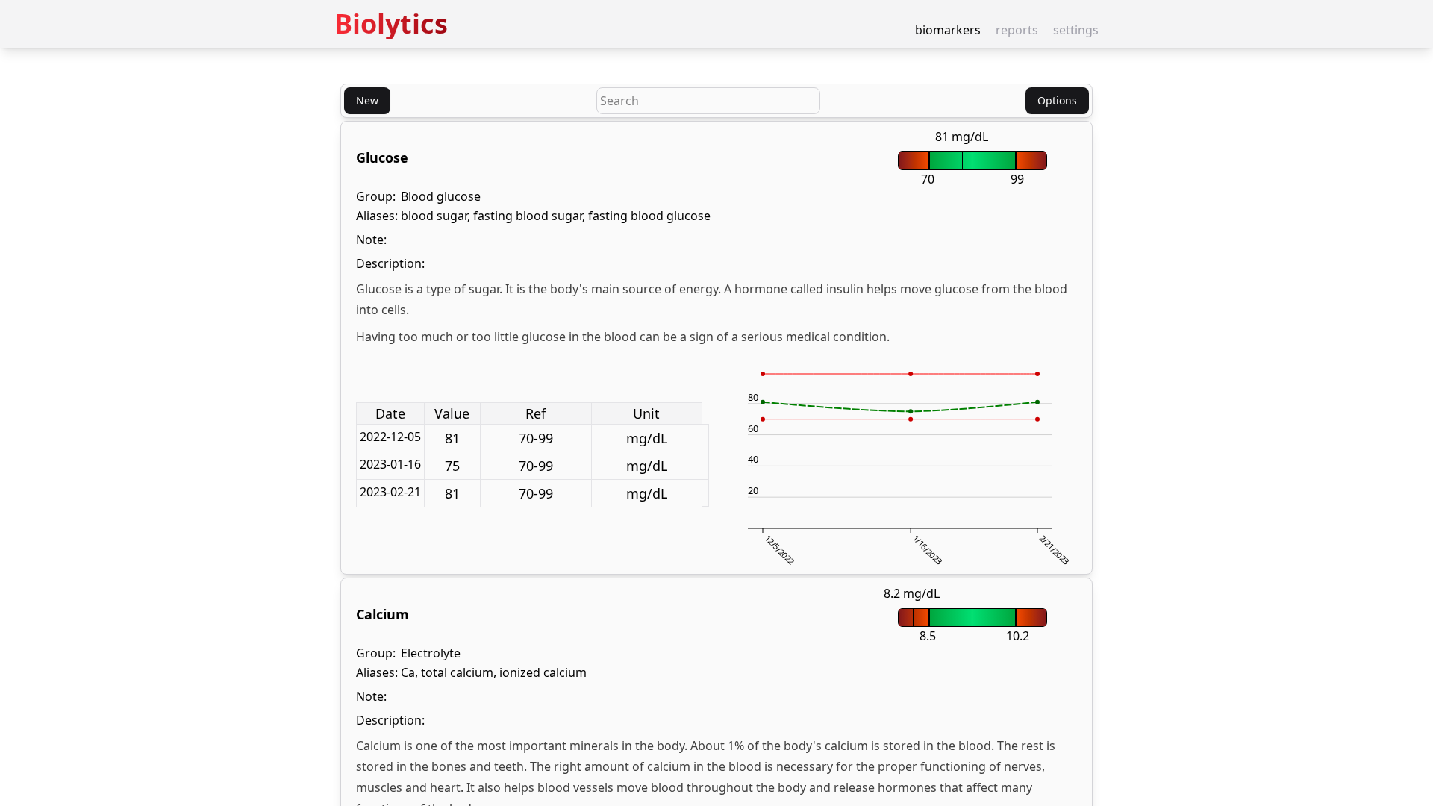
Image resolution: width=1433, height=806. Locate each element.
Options (1057, 100)
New (367, 100)
